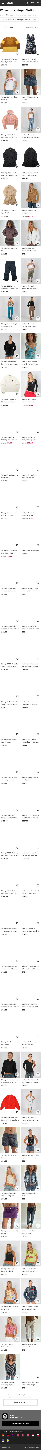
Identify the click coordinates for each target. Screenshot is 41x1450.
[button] (3, 1435)
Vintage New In (7, 19)
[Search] (27, 3)
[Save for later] (17, 53)
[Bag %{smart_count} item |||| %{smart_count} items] (38, 3)
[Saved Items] (32, 3)
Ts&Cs (37, 1447)
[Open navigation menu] (3, 3)
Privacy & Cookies (28, 1447)
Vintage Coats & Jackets (27, 19)
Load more (20, 1402)
